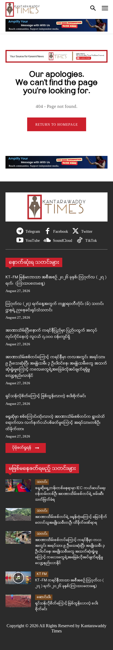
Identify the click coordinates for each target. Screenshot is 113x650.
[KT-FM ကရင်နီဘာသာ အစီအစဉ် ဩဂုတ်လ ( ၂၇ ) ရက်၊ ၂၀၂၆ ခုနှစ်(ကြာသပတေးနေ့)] (18, 577)
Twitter (86, 231)
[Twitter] (75, 231)
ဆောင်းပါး (44, 597)
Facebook (60, 231)
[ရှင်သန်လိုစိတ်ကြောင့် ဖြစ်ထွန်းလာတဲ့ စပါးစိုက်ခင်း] (18, 601)
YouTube (33, 241)
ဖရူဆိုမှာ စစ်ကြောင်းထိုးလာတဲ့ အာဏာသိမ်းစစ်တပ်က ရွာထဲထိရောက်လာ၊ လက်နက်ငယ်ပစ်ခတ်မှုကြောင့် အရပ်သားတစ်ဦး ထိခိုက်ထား (55, 423)
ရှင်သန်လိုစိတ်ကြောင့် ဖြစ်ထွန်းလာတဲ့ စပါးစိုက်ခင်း (45, 396)
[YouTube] (19, 240)
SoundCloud (62, 241)
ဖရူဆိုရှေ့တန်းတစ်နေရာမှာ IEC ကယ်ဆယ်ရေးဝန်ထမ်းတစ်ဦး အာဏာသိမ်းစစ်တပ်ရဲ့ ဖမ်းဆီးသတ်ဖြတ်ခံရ (70, 494)
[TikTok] (79, 240)
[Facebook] (47, 231)
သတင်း (42, 481)
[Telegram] (19, 231)
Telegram (33, 231)
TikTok (91, 241)
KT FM (42, 574)
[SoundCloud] (47, 240)
